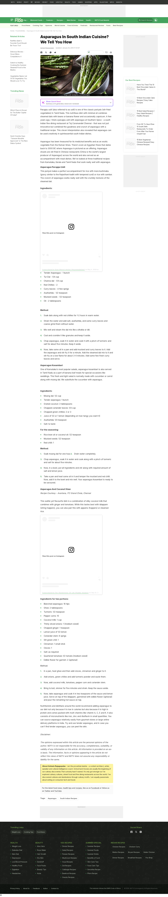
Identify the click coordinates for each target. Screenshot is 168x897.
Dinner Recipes (68, 846)
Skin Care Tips (93, 862)
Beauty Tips (41, 869)
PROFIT (26, 2)
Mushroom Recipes (69, 858)
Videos (80, 20)
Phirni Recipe (92, 873)
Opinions (48, 25)
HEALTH (67, 2)
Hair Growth (41, 854)
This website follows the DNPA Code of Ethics (105, 888)
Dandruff (40, 862)
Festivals (84, 25)
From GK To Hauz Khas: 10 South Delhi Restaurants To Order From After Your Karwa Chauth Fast (146, 129)
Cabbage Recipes (69, 869)
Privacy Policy (15, 888)
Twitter (47, 791)
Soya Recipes (67, 862)
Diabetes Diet (17, 850)
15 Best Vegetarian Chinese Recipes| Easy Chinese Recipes (145, 142)
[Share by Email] (106, 52)
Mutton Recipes (118, 852)
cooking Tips (38, 25)
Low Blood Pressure (19, 862)
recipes (79, 788)
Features (49, 20)
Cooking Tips (28, 832)
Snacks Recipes (68, 877)
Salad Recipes (67, 850)
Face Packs (41, 866)
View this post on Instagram (53, 233)
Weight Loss (16, 832)
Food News (26, 25)
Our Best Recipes (132, 80)
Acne (39, 873)
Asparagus (52, 798)
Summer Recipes (93, 846)
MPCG (112, 2)
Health (88, 20)
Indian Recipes (118, 843)
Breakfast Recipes (135, 858)
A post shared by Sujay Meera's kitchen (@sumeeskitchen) (63, 269)
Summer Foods (93, 850)
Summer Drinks (93, 854)
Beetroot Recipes (69, 873)
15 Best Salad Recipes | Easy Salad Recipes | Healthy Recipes (145, 113)
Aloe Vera (41, 846)
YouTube (57, 791)
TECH (74, 2)
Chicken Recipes (118, 847)
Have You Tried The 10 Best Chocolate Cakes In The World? (146, 87)
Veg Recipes (66, 843)
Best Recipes (118, 25)
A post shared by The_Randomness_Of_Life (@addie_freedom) (65, 593)
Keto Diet (15, 854)
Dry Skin (40, 858)
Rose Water (41, 850)
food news (57, 788)
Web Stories (71, 20)
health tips (67, 788)
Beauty (39, 843)
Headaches (16, 873)
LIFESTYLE (59, 2)
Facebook (95, 788)
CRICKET (45, 2)
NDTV (13, 2)
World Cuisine (60, 25)
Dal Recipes (66, 866)
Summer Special (93, 843)
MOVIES (37, 2)
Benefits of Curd (93, 858)
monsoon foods (36, 20)
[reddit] (55, 52)
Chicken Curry (134, 847)
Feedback (36, 888)
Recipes (60, 20)
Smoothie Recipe (93, 869)
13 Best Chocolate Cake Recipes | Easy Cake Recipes (146, 100)
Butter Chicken (149, 852)
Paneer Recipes (68, 854)
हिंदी (31, 2)
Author (45, 888)
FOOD (52, 2)
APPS (95, 2)
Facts (108, 25)
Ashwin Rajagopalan (47, 48)
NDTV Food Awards (102, 20)
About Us (26, 888)
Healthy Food (17, 866)
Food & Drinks (73, 25)
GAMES (80, 2)
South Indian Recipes (68, 798)
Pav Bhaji (149, 858)
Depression (16, 858)
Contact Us (55, 888)
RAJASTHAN (104, 2)
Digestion (15, 869)
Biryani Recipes (134, 852)
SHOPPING (88, 2)
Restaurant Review (97, 25)
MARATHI (119, 2)
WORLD (19, 2)
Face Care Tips (93, 866)
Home (12, 31)
